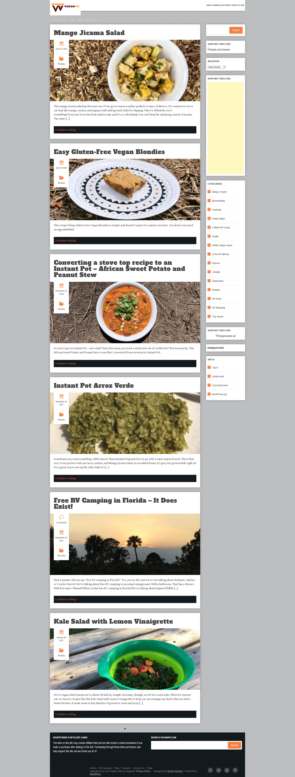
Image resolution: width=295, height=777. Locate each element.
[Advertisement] (226, 128)
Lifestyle (216, 272)
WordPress (95, 774)
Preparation (218, 280)
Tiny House (217, 316)
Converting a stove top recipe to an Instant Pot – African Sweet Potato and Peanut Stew (119, 268)
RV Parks (61, 555)
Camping (216, 209)
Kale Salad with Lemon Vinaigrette (113, 621)
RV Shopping (218, 307)
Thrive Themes (174, 771)
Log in (215, 367)
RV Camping (215, 5)
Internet (216, 263)
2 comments (61, 522)
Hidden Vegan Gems (222, 245)
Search (236, 30)
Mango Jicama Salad (89, 33)
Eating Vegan (218, 218)
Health (215, 236)
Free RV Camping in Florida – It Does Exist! (115, 503)
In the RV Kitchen (220, 254)
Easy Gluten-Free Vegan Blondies (109, 152)
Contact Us (235, 5)
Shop (242, 5)
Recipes (228, 5)
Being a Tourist (219, 191)
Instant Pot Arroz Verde (94, 385)
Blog (222, 5)
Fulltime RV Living (221, 227)
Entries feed (218, 376)
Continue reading (65, 129)
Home (208, 5)
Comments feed (220, 385)
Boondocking (218, 200)
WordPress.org (219, 394)
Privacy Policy (143, 771)
